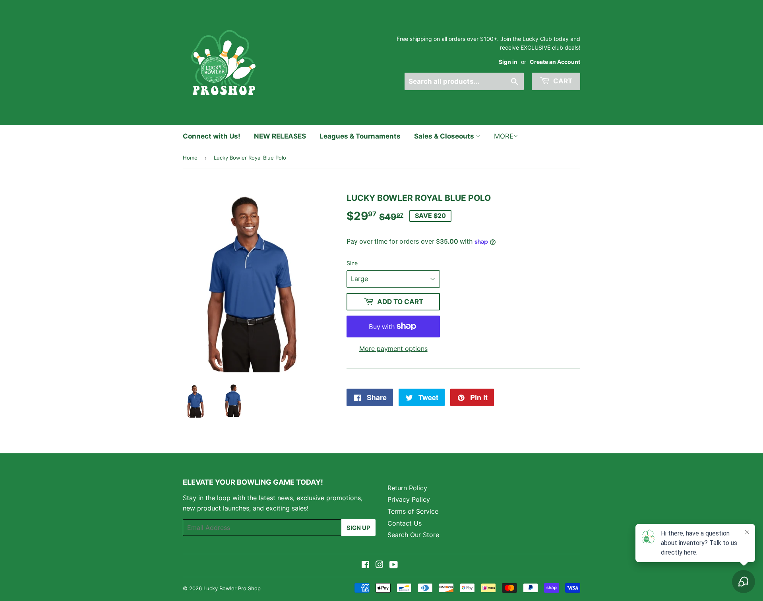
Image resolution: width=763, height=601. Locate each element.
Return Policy (407, 488)
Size (352, 263)
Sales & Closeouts (445, 136)
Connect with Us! (211, 136)
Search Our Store (413, 535)
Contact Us (404, 523)
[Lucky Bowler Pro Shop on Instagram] (379, 565)
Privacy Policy (408, 499)
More (503, 136)
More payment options (393, 349)
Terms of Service (412, 511)
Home (190, 157)
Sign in (508, 62)
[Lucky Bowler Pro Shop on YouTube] (393, 565)
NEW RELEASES (280, 136)
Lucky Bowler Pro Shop (232, 588)
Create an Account (555, 62)
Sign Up (358, 528)
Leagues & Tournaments (360, 136)
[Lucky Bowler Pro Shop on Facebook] (365, 565)
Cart (562, 81)
